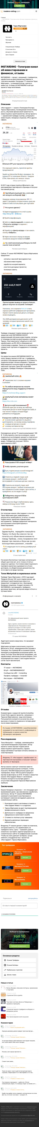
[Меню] (36, 11)
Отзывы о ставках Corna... (17, 1078)
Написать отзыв (20, 61)
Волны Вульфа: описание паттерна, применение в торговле (22, 989)
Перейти (18, 1124)
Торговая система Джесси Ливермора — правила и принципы (20, 1003)
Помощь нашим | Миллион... (18, 1037)
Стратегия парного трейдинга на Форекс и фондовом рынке (20, 1010)
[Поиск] (32, 11)
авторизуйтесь (33, 898)
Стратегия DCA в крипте (14, 995)
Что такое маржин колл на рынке (17, 1017)
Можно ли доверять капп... (17, 1027)
